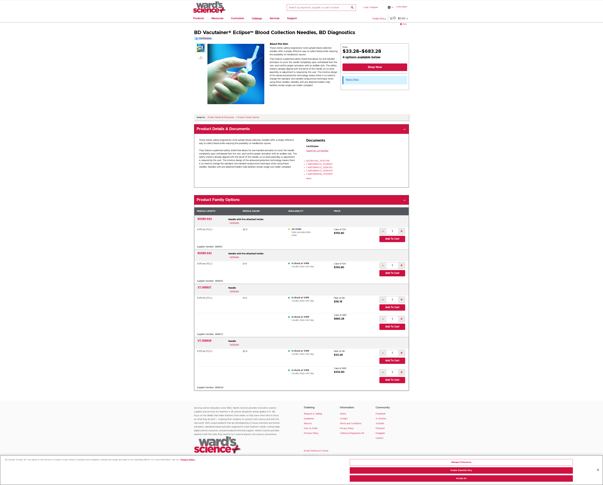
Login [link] (366, 7)
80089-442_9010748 (317, 161)
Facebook (381, 414)
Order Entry (379, 18)
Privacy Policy (347, 428)
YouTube (380, 423)
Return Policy (352, 79)
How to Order (311, 428)
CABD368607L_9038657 (319, 164)
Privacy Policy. (188, 460)
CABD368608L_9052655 (319, 174)
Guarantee (309, 419)
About (343, 414)
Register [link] (374, 7)
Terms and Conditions (350, 423)
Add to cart (392, 239)
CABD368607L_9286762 (319, 167)
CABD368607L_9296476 (319, 171)
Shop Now (375, 67)
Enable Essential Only (461, 470)
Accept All (461, 478)
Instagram (380, 433)
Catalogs (257, 18)
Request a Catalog (313, 414)
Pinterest (380, 428)
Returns (308, 423)
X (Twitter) (381, 419)
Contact (344, 419)
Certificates (234, 223)
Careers (379, 438)
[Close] (598, 469)
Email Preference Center (316, 451)
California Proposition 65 (352, 433)
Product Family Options (218, 200)
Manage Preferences (461, 462)
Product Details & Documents (223, 129)
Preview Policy (311, 433)
